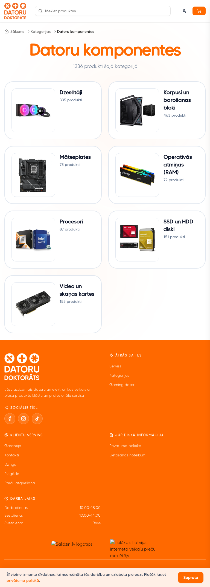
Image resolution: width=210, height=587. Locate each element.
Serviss (115, 366)
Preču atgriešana (19, 483)
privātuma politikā (23, 580)
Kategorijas (41, 31)
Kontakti (11, 455)
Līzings (10, 464)
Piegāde (11, 473)
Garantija (12, 446)
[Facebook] (9, 418)
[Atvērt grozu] (199, 11)
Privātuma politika (125, 446)
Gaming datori (122, 384)
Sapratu (190, 577)
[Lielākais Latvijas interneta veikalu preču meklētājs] (135, 549)
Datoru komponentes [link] (75, 31)
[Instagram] (23, 418)
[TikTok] (37, 418)
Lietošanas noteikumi (127, 455)
